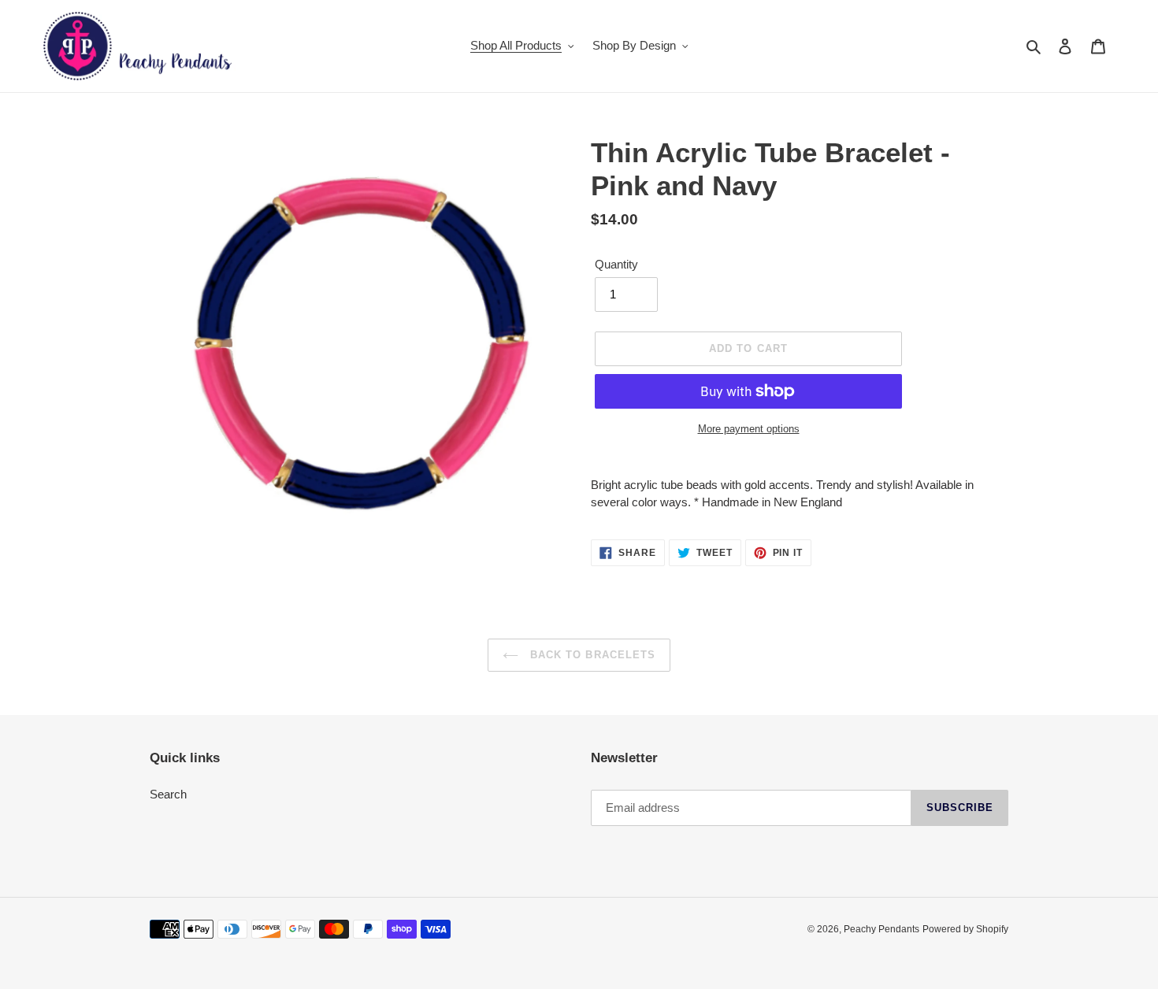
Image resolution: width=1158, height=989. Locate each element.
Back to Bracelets (590, 655)
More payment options (749, 429)
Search (168, 794)
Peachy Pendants (881, 929)
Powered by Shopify (965, 929)
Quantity (616, 264)
